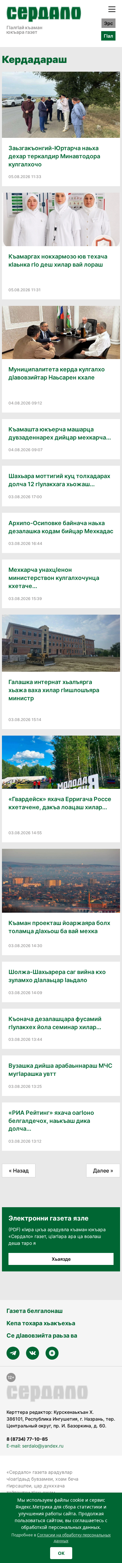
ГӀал (108, 36)
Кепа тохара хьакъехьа (41, 1323)
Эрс (108, 23)
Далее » (103, 1170)
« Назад (19, 1170)
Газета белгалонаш (34, 1310)
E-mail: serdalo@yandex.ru (35, 1446)
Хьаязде (61, 1259)
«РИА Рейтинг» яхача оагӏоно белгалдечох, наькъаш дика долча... (51, 1120)
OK (61, 1553)
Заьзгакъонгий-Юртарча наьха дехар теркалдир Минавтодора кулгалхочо (54, 156)
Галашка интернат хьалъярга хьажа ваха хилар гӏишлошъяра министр (53, 690)
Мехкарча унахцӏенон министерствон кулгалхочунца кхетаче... (53, 577)
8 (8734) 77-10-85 (27, 1439)
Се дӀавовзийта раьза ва (42, 1335)
